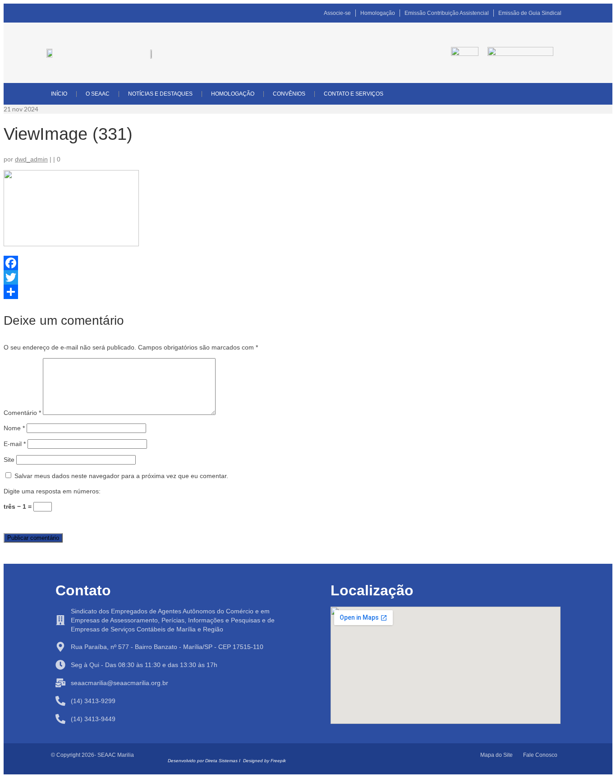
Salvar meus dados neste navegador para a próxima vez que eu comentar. (121, 475)
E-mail (15, 443)
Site (9, 459)
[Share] (308, 292)
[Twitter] (308, 277)
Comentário (22, 412)
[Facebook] (308, 263)
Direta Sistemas (221, 760)
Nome (14, 428)
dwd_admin (31, 159)
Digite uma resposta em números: (52, 491)
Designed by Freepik (264, 760)
